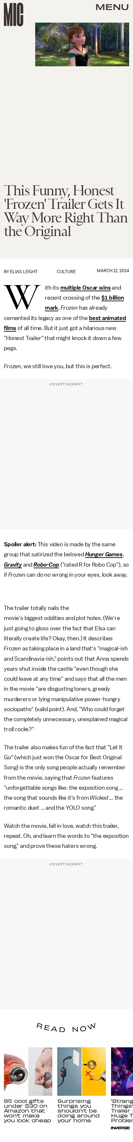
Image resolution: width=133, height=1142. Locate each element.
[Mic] (13, 15)
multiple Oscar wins (85, 288)
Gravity (13, 565)
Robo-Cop (46, 565)
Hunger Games (104, 554)
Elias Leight (24, 271)
